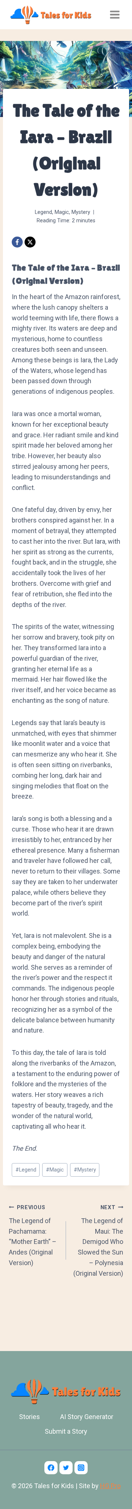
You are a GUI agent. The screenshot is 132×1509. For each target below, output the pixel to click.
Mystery (81, 212)
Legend (43, 212)
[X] (30, 242)
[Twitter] (66, 1467)
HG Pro (110, 1486)
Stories (29, 1417)
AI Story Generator (86, 1417)
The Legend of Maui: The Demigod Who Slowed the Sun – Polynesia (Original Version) (98, 1240)
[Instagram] (81, 1467)
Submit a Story (66, 1431)
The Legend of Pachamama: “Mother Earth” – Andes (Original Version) (32, 1235)
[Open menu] (114, 14)
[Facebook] (17, 242)
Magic (62, 212)
